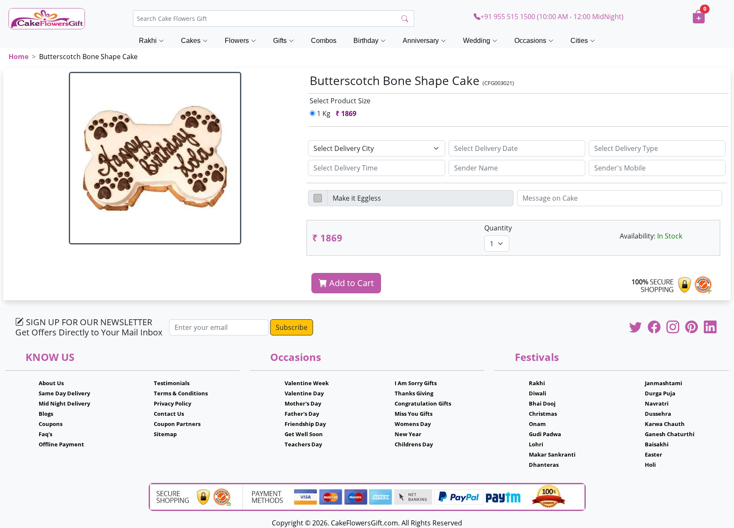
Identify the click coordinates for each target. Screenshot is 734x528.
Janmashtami (663, 383)
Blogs (46, 413)
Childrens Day (414, 444)
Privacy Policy (172, 403)
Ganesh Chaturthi (669, 434)
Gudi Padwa (545, 434)
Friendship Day (305, 424)
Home (18, 56)
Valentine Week (307, 383)
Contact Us (169, 413)
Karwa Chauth (665, 424)
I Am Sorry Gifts (416, 383)
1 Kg (335, 113)
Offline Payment (61, 444)
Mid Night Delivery (64, 403)
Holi (650, 464)
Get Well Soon (304, 434)
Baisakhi (657, 444)
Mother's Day (303, 403)
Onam (537, 424)
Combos (323, 40)
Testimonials (171, 383)
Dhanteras (544, 464)
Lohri (536, 444)
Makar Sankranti (552, 454)
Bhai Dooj (542, 403)
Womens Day (413, 424)
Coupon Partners (177, 424)
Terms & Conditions (181, 393)
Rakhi (537, 383)
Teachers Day (303, 444)
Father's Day (302, 413)
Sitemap (165, 434)
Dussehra (658, 413)
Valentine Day (304, 393)
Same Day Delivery (64, 393)
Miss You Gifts (413, 413)
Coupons (50, 424)
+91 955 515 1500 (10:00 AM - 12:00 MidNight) (552, 16)
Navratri (657, 403)
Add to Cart (350, 283)
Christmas (543, 413)
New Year (408, 434)
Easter (653, 454)
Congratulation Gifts (423, 403)
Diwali (537, 393)
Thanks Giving (414, 393)
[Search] (404, 19)
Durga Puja (660, 393)
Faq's (45, 434)
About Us (51, 383)
